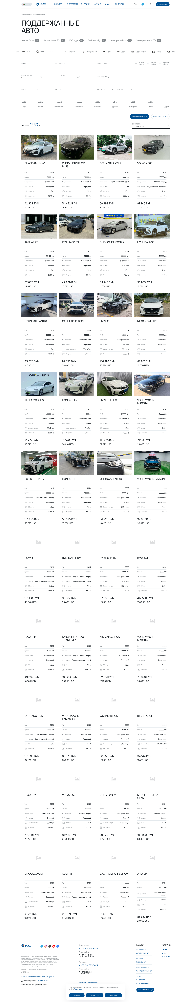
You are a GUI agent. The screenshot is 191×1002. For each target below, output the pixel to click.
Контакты (119, 4)
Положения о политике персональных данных (37, 977)
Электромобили (142, 967)
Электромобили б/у (144, 971)
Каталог (58, 4)
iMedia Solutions (43, 981)
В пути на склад (142, 983)
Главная (24, 14)
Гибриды (139, 958)
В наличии (86, 4)
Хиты (138, 976)
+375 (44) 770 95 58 (88, 948)
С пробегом (72, 4)
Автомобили (141, 949)
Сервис (97, 4)
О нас (107, 4)
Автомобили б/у (142, 953)
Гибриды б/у (141, 962)
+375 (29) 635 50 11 (88, 965)
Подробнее (78, 989)
